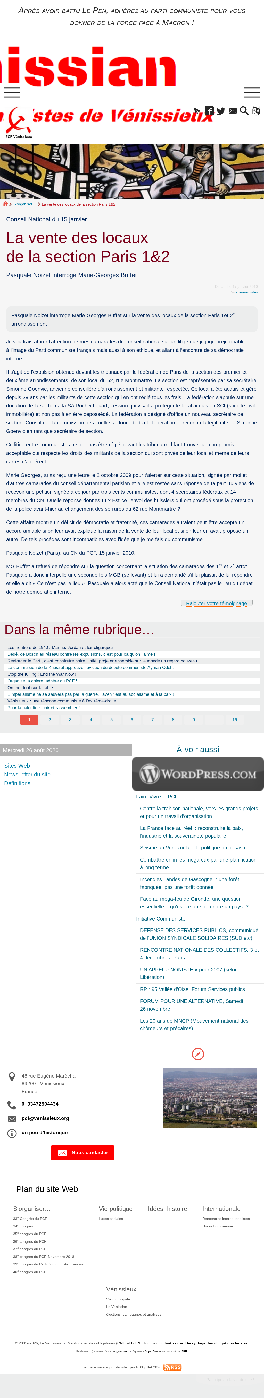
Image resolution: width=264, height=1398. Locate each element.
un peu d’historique (45, 1132)
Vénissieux (121, 1289)
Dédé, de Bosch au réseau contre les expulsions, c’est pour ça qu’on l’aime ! (81, 654)
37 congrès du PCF (29, 1248)
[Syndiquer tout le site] (172, 1367)
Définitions (17, 783)
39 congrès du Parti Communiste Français (48, 1264)
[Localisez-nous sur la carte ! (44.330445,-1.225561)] (198, 1053)
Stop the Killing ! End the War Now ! (41, 674)
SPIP (185, 1351)
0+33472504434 (40, 1104)
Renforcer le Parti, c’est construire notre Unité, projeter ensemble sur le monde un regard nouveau (102, 660)
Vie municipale (118, 1299)
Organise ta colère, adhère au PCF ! (42, 680)
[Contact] (232, 111)
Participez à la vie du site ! (230, 1380)
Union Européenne (217, 1226)
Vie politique (116, 1208)
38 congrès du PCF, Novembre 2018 (43, 1256)
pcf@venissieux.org (45, 1118)
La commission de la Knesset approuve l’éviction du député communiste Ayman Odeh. (90, 667)
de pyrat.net (119, 1351)
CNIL (121, 1343)
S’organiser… (24, 204)
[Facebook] (209, 111)
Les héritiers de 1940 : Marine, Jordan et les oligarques (60, 647)
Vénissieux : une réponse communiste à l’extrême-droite (61, 701)
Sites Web (17, 765)
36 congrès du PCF (29, 1241)
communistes (247, 292)
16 (234, 719)
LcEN (135, 1343)
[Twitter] (221, 111)
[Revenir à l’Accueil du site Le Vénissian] (19, 122)
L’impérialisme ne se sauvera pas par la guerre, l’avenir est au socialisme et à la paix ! (90, 694)
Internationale (221, 1208)
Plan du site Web (47, 1189)
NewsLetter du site (27, 774)
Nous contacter (90, 1152)
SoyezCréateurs (155, 1351)
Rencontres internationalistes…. (228, 1219)
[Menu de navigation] (12, 92)
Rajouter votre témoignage (216, 603)
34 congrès (23, 1225)
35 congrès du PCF (29, 1233)
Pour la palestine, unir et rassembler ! (43, 707)
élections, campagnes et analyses (133, 1314)
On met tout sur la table (30, 687)
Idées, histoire (167, 1208)
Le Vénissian (116, 1307)
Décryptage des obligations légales (216, 1343)
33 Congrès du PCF (30, 1218)
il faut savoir (172, 1343)
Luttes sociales (111, 1219)
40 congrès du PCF (29, 1271)
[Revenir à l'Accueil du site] (7, 204)
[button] (197, 111)
